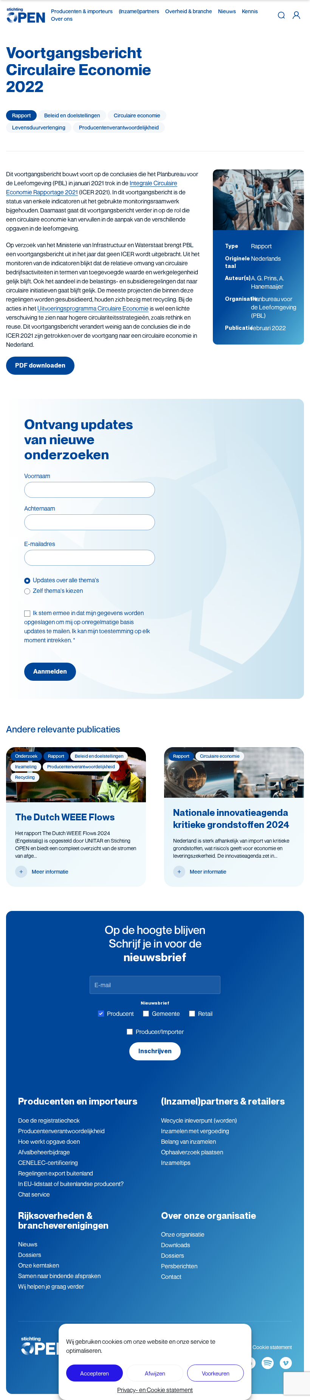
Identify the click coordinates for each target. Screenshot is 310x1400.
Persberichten (179, 1266)
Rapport (21, 115)
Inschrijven (155, 1051)
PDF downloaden (40, 365)
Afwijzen (155, 1373)
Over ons (62, 18)
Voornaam (37, 476)
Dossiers (29, 1254)
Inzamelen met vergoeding (195, 1131)
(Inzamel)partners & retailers (223, 1101)
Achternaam (39, 508)
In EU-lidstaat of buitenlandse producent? (71, 1184)
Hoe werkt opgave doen (49, 1141)
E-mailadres (39, 544)
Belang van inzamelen (188, 1141)
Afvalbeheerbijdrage (44, 1152)
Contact (171, 1276)
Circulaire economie (137, 115)
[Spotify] (268, 1363)
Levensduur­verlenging (38, 127)
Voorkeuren (215, 1373)
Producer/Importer (160, 1031)
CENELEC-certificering (48, 1162)
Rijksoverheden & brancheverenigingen (63, 1220)
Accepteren (94, 1373)
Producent (120, 1013)
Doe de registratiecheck (49, 1120)
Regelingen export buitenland (55, 1173)
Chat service (34, 1194)
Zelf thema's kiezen (58, 590)
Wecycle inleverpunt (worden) (199, 1120)
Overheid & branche (188, 11)
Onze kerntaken (38, 1265)
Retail (205, 1013)
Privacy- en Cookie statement (155, 1390)
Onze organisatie (183, 1234)
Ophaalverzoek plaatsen (192, 1152)
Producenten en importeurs (77, 1101)
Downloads (175, 1245)
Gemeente (166, 1013)
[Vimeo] (286, 1363)
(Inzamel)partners (139, 11)
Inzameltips (176, 1162)
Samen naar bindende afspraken (59, 1276)
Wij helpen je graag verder (51, 1286)
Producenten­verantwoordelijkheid (61, 1131)
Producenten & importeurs (82, 11)
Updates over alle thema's (66, 580)
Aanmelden (50, 671)
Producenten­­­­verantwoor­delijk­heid (119, 127)
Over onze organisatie (208, 1215)
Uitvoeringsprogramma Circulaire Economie (93, 308)
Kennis (250, 11)
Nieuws (227, 11)
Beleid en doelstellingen (72, 115)
